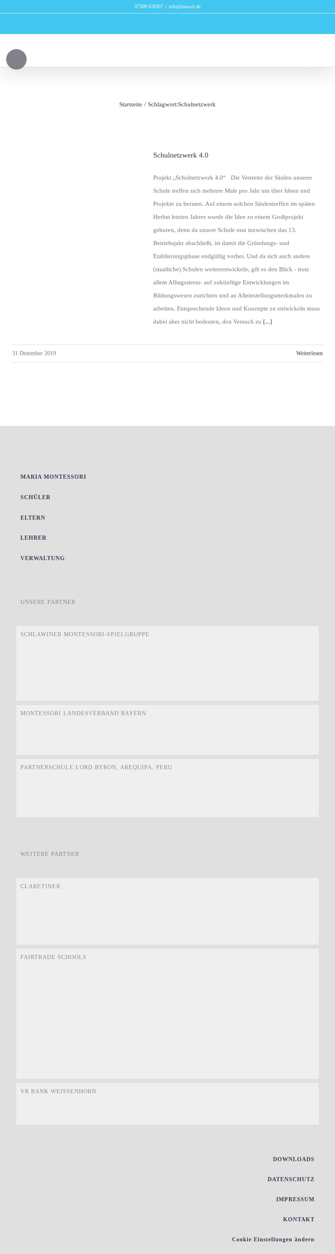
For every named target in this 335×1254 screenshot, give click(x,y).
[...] (267, 321)
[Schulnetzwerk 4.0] (77, 191)
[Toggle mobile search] (305, 54)
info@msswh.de (185, 6)
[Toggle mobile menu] (319, 54)
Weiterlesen (309, 353)
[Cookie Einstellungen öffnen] (317, 1243)
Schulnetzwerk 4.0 (180, 155)
